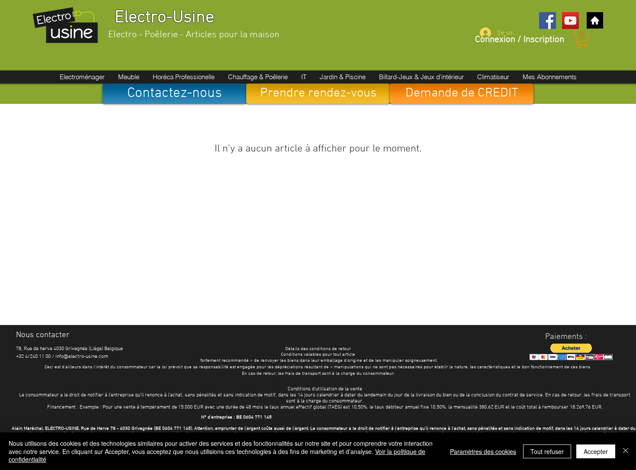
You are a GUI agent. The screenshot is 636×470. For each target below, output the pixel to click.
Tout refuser (547, 451)
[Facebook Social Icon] (547, 20)
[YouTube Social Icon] (570, 20)
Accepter (596, 451)
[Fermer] (625, 451)
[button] (582, 40)
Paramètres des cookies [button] (483, 451)
